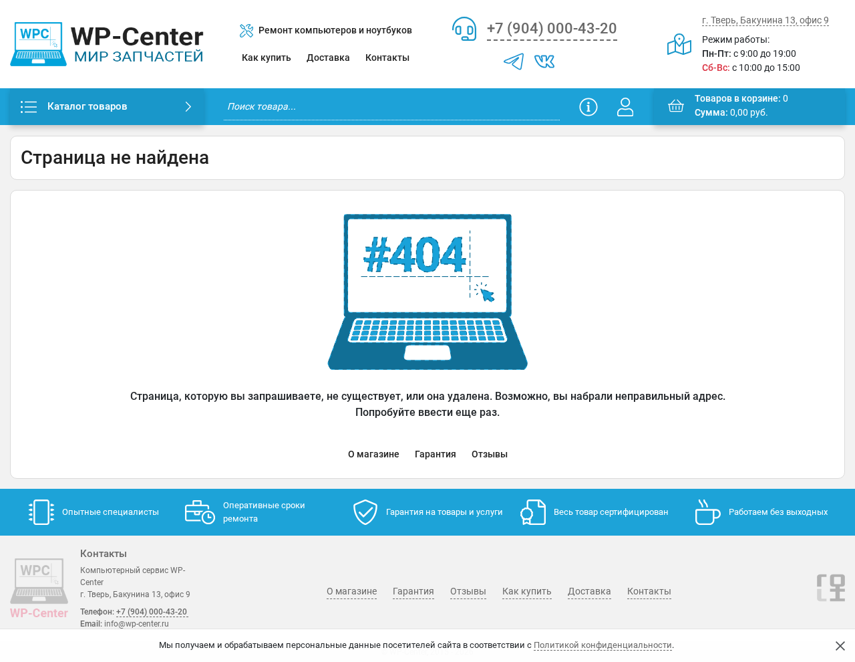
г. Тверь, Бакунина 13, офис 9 (765, 20)
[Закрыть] (840, 646)
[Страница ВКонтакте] (544, 61)
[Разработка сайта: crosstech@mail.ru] (831, 595)
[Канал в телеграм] (514, 61)
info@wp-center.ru (136, 624)
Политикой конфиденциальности (603, 645)
